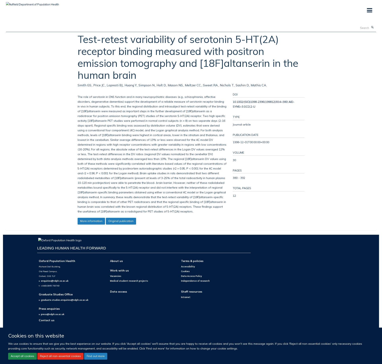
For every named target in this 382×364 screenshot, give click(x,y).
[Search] (372, 27)
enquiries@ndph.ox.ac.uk (54, 280)
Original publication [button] (121, 221)
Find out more (96, 356)
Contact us (46, 320)
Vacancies (115, 276)
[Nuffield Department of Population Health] (32, 3)
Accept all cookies (22, 356)
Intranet (185, 297)
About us (116, 261)
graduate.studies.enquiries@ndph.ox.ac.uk (64, 300)
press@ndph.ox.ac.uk (52, 314)
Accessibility (188, 266)
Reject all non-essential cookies (60, 356)
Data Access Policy (191, 276)
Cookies (185, 271)
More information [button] (91, 221)
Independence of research (195, 280)
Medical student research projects (129, 280)
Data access (118, 291)
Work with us (119, 270)
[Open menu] (369, 10)
